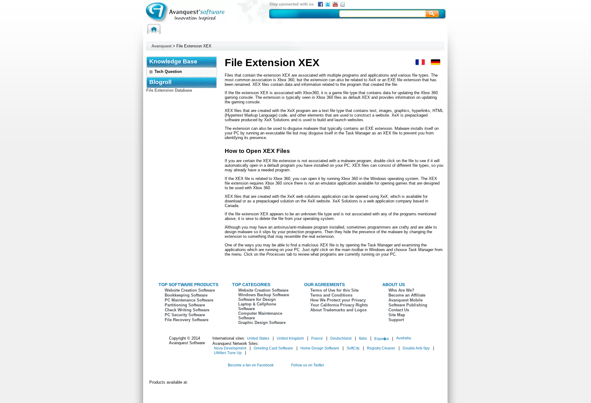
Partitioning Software (185, 305)
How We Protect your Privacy (338, 300)
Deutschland (341, 338)
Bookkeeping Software (186, 295)
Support (396, 319)
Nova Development (230, 348)
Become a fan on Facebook (251, 365)
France (317, 338)
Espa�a (381, 339)
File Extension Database (169, 90)
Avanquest (161, 46)
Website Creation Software (190, 290)
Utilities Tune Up (228, 353)
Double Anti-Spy (416, 348)
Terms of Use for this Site (334, 290)
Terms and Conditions (331, 295)
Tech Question (168, 71)
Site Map (396, 315)
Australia (403, 338)
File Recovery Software (186, 319)
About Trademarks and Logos (338, 310)
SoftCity (353, 348)
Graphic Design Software (262, 322)
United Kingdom (290, 338)
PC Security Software (185, 315)
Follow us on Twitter (307, 365)
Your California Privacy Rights (339, 305)
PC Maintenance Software (189, 300)
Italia (363, 338)
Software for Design (257, 299)
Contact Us (398, 310)
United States (258, 338)
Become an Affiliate (406, 295)
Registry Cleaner (381, 348)
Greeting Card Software (273, 348)
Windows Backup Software (263, 295)
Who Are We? (401, 290)
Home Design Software (319, 348)
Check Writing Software (187, 310)
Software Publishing (407, 305)
